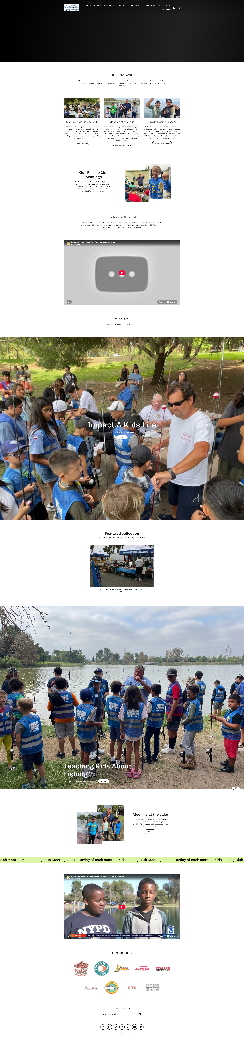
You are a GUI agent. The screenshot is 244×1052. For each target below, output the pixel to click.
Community (135, 5)
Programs (109, 5)
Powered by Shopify (129, 1037)
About (122, 5)
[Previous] (233, 789)
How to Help (152, 5)
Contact (166, 5)
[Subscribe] (139, 1014)
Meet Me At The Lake (122, 145)
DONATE (144, 55)
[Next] (238, 789)
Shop (96, 5)
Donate (166, 10)
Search (122, 1033)
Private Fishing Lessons (162, 143)
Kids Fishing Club (82, 143)
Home (88, 5)
